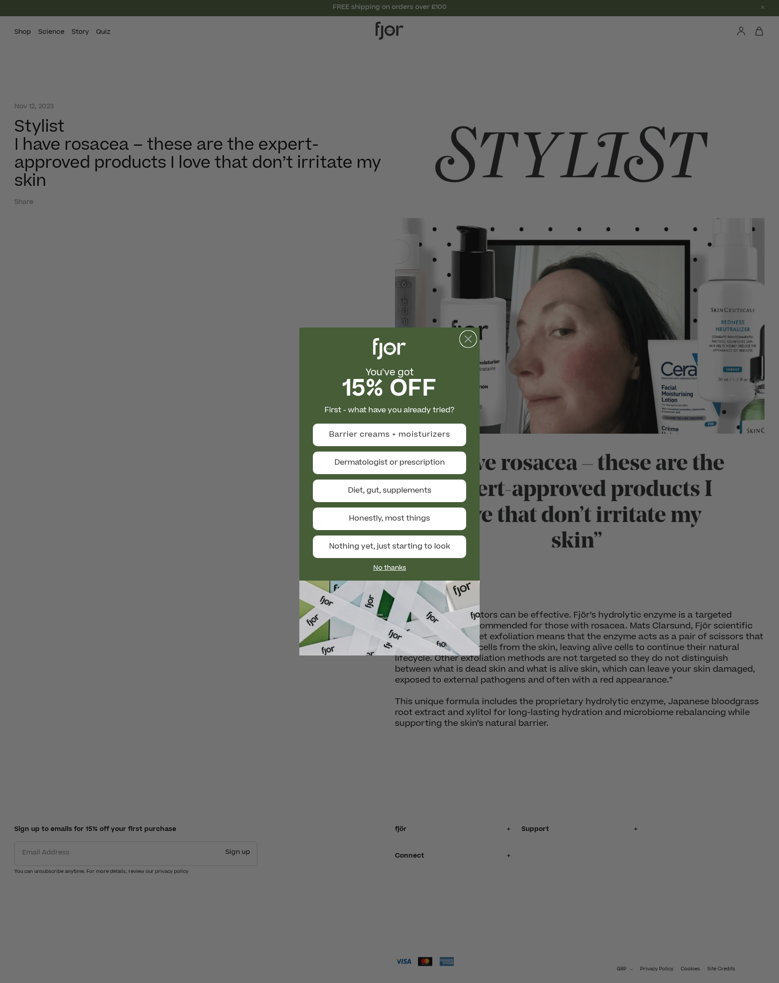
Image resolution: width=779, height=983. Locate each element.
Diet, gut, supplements (389, 490)
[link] (389, 618)
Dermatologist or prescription (390, 462)
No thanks (389, 568)
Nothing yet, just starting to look (389, 546)
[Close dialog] (468, 339)
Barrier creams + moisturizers (389, 434)
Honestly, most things (389, 518)
